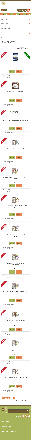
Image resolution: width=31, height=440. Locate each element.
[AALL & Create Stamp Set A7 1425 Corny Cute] (15, 228)
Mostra (18, 48)
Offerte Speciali (5, 28)
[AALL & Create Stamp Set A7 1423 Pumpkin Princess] (15, 285)
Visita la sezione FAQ (14, 424)
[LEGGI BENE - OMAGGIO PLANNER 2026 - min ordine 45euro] (15, 114)
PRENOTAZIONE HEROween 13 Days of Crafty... (15, 63)
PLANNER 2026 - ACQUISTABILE (15, 91)
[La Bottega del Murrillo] (15, 3)
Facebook (16, 6)
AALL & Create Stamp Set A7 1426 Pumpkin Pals (15, 206)
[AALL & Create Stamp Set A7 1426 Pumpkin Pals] (15, 199)
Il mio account (6, 427)
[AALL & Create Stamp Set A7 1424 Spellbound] (15, 257)
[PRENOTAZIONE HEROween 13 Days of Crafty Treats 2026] (15, 57)
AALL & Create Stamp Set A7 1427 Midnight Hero (15, 177)
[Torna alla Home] (2, 10)
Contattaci (28, 6)
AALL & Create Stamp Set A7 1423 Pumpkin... (15, 291)
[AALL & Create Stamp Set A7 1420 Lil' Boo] (15, 371)
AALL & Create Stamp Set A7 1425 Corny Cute (15, 235)
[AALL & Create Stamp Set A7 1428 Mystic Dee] (15, 142)
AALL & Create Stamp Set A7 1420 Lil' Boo (15, 377)
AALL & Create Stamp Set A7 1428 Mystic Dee (15, 148)
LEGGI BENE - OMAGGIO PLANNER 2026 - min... (15, 120)
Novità (20, 6)
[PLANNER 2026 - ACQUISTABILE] (15, 85)
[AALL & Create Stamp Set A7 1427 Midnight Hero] (15, 171)
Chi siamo (23, 6)
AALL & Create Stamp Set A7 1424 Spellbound (15, 264)
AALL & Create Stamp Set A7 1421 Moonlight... (15, 349)
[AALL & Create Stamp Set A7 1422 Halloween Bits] (15, 314)
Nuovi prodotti (5, 23)
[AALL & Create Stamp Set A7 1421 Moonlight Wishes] (15, 343)
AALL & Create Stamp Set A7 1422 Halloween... (15, 321)
